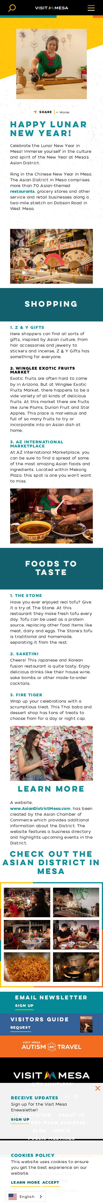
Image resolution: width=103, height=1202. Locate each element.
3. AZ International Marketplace (36, 444)
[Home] (51, 7)
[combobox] (25, 1196)
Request (20, 1027)
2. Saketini (24, 654)
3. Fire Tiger (26, 695)
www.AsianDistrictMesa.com (40, 808)
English (27, 1197)
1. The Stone (26, 596)
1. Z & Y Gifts (27, 328)
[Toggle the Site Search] (12, 7)
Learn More (25, 1182)
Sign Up (24, 1005)
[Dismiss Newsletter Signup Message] (98, 1088)
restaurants (22, 191)
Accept (51, 1182)
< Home (62, 112)
